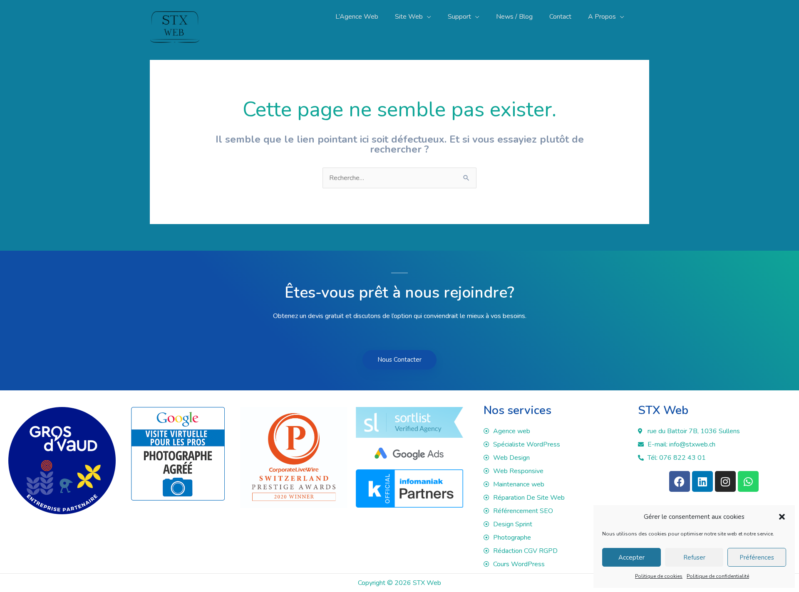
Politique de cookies (658, 576)
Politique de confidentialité (718, 576)
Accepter (631, 557)
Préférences (756, 557)
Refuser (694, 557)
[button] (782, 517)
